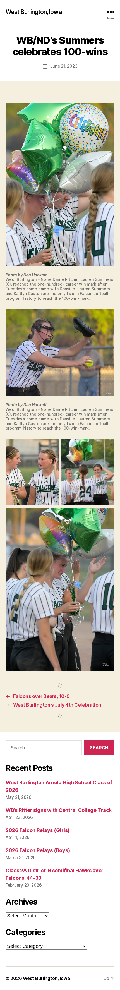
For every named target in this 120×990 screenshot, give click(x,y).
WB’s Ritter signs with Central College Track (59, 810)
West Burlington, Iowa (34, 12)
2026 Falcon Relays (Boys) (38, 850)
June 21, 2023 (64, 66)
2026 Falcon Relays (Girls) (37, 830)
